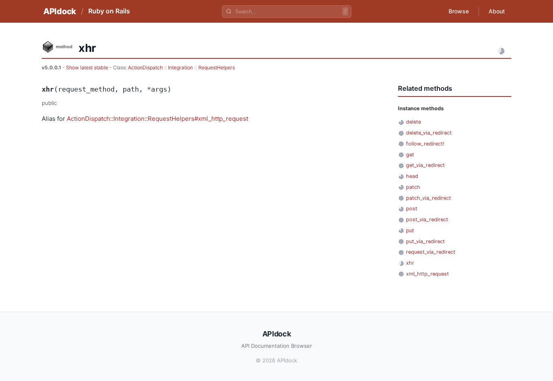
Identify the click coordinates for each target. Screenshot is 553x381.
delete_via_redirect (429, 133)
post (411, 208)
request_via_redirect (430, 252)
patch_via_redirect (428, 198)
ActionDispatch (145, 67)
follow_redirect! (425, 144)
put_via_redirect (425, 241)
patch (413, 187)
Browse (459, 11)
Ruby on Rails (109, 11)
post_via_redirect (427, 219)
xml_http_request (427, 274)
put (410, 230)
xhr (410, 263)
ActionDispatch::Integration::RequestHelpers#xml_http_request (157, 118)
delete (413, 122)
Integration (180, 67)
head (412, 176)
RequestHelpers (216, 67)
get (410, 155)
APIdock (59, 11)
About (497, 11)
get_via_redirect (425, 165)
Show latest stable (87, 67)
